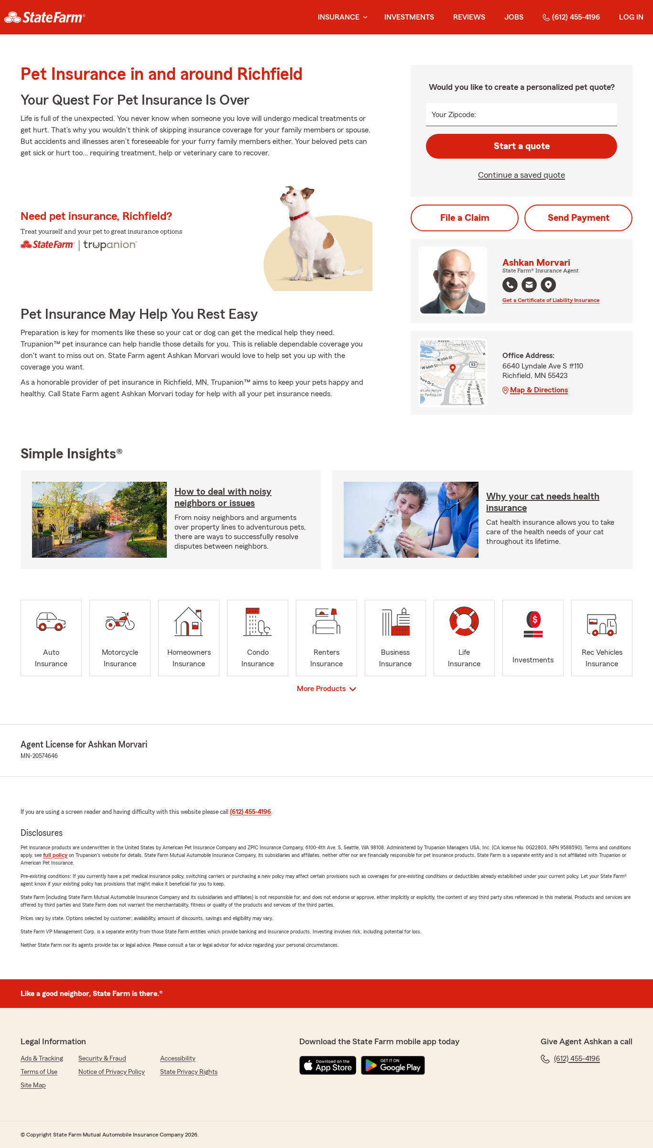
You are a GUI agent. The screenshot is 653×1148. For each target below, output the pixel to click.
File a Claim (465, 218)
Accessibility (178, 1058)
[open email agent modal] (529, 286)
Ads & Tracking (42, 1058)
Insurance (338, 17)
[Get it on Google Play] (393, 1065)
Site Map (33, 1085)
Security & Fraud (102, 1058)
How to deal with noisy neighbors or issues (223, 497)
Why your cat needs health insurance (542, 502)
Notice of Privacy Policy (111, 1072)
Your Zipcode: (454, 115)
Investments (409, 17)
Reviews (469, 17)
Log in (631, 17)
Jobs (513, 17)
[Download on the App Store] (328, 1065)
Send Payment (578, 218)
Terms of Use (39, 1072)
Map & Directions (539, 390)
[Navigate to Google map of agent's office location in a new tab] (548, 284)
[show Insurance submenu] (363, 17)
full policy (55, 855)
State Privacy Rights (189, 1072)
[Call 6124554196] (510, 284)
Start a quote (522, 146)
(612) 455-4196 (576, 17)
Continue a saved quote (521, 175)
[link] (44, 17)
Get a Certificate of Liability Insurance (550, 300)
